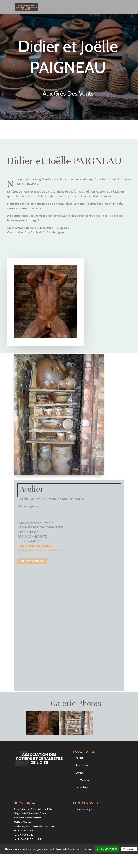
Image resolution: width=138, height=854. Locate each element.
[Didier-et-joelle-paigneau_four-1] (75, 734)
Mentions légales (85, 809)
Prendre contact (32, 561)
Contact (80, 772)
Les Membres (83, 780)
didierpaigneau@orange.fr (36, 546)
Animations (82, 765)
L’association (82, 787)
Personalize (129, 849)
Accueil (79, 757)
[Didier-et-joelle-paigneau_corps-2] (42, 734)
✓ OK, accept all (107, 849)
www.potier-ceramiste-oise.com (40, 550)
